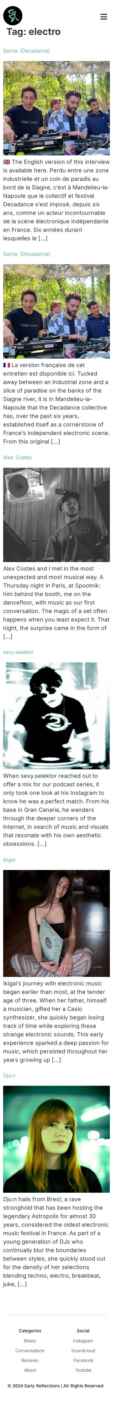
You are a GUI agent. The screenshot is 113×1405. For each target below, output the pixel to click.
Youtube (83, 1370)
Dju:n (9, 1075)
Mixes (30, 1340)
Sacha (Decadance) (26, 50)
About (30, 1370)
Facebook (83, 1360)
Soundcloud (83, 1350)
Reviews (29, 1360)
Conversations (29, 1350)
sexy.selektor (18, 652)
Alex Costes (17, 457)
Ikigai (9, 859)
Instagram (83, 1340)
